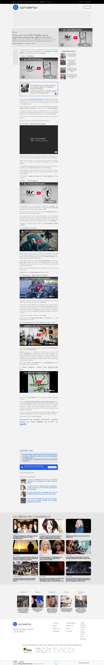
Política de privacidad (33, 645)
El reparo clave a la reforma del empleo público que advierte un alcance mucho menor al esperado (66, 610)
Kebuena (74, 650)
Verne (66, 650)
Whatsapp (83, 639)
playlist (48, 51)
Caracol (74, 648)
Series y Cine (56, 628)
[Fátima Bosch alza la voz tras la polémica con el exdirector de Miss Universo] (38, 601)
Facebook (82, 627)
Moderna (43, 653)
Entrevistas (42, 2)
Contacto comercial (19, 631)
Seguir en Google (52, 467)
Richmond (37, 653)
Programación (20, 2)
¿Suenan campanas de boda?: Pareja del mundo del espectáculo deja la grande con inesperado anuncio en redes (52, 610)
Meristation (70, 653)
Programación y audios (84, 662)
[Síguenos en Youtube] (76, 7)
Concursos (35, 2)
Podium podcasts (37, 651)
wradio (50, 650)
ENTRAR (81, 1)
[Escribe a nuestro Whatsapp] (82, 7)
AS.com (65, 648)
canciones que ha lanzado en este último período (39, 401)
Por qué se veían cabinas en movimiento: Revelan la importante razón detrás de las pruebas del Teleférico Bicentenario (23, 610)
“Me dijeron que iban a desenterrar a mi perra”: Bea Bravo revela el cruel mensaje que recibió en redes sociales (81, 610)
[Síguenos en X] (74, 7)
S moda (59, 653)
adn (69, 648)
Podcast (68, 628)
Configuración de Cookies (53, 645)
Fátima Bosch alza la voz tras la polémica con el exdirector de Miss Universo (37, 610)
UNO (46, 650)
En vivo (14, 2)
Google (82, 623)
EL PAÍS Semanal (62, 650)
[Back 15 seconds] (53, 663)
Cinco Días (54, 650)
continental (59, 650)
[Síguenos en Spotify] (78, 7)
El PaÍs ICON (54, 653)
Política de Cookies (42, 645)
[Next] (63, 663)
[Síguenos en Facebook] (72, 7)
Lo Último (25, 2)
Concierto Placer (71, 623)
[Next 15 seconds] (59, 663)
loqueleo (64, 653)
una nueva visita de (36, 99)
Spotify (23, 424)
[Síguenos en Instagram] (70, 7)
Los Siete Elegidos (24, 450)
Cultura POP (69, 626)
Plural (49, 653)
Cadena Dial (69, 650)
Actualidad (56, 631)
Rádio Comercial (76, 653)
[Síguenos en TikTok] (80, 7)
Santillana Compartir (56, 648)
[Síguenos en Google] (68, 7)
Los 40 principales (44, 648)
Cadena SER (61, 648)
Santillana (50, 648)
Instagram (83, 625)
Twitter (82, 630)
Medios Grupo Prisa (27, 652)
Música (31, 450)
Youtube (82, 632)
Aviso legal (25, 645)
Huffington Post (40, 650)
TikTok (82, 636)
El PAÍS (38, 648)
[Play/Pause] (56, 663)
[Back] (49, 663)
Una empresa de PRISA (27, 649)
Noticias (30, 2)
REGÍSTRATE (88, 1)
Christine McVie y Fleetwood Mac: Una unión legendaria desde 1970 (40, 460)
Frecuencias (49, 2)
